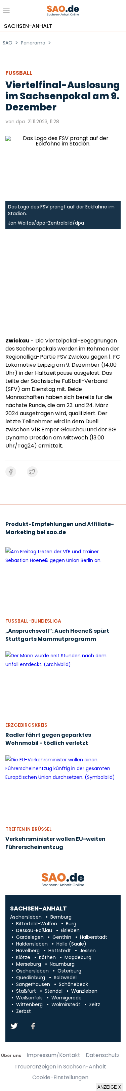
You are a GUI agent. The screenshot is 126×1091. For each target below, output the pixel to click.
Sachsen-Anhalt (28, 26)
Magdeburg (78, 957)
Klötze (23, 957)
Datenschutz (103, 1055)
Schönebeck (73, 984)
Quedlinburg (30, 977)
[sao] (63, 880)
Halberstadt (93, 937)
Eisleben (70, 930)
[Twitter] (14, 1026)
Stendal (53, 991)
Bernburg (61, 917)
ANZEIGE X (109, 1087)
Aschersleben (26, 917)
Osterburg (69, 970)
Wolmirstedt (65, 1004)
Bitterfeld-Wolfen (36, 923)
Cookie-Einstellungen (60, 1077)
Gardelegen (30, 937)
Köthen (47, 957)
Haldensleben (32, 943)
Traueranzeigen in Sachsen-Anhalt (60, 1066)
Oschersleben (32, 970)
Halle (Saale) (71, 943)
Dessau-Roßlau (34, 930)
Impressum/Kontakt (53, 1055)
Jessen (88, 950)
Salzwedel (65, 977)
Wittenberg (29, 1004)
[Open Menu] (6, 12)
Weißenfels (29, 997)
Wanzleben (84, 991)
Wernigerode (66, 997)
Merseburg (28, 964)
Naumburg (62, 964)
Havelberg (28, 950)
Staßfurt (26, 991)
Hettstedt (59, 950)
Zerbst (23, 1011)
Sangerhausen (33, 984)
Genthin (61, 937)
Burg (71, 923)
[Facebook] (33, 1026)
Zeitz (94, 1004)
